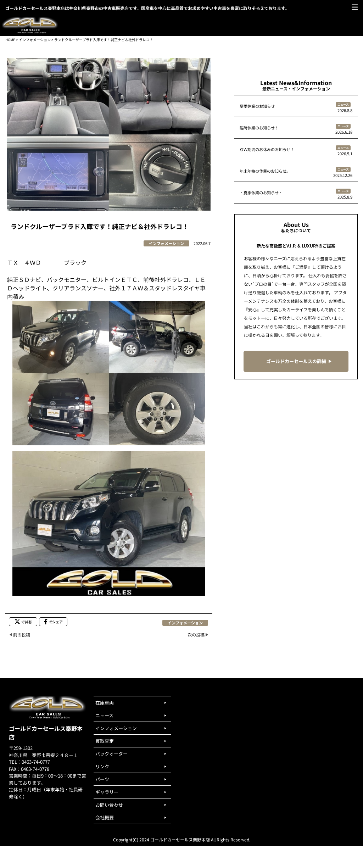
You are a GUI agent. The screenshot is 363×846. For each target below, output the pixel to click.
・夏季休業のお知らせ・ (261, 192)
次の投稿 (196, 634)
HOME (10, 39)
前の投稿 (21, 634)
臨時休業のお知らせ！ (259, 127)
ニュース (343, 104)
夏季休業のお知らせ (257, 106)
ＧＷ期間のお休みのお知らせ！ (267, 149)
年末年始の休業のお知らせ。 (265, 171)
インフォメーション (35, 39)
